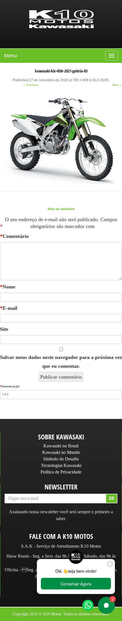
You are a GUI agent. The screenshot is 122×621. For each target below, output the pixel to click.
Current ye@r (10, 386)
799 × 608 (80, 80)
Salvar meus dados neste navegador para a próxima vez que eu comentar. (61, 361)
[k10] (62, 19)
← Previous (30, 84)
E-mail (8, 308)
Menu (10, 56)
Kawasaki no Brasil (61, 445)
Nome (7, 287)
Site (4, 329)
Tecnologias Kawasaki (61, 465)
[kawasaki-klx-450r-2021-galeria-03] (61, 139)
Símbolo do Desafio (61, 458)
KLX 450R (101, 80)
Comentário (14, 236)
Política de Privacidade (61, 472)
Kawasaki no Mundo (61, 452)
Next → (117, 84)
